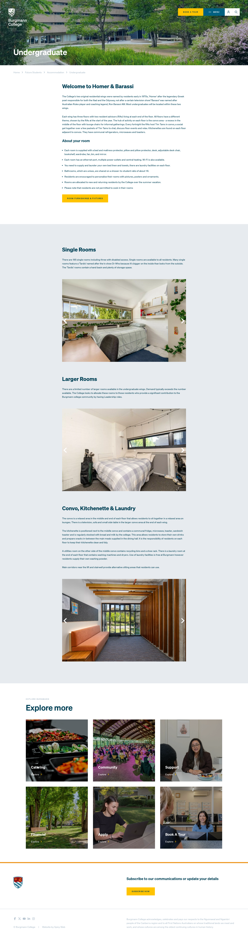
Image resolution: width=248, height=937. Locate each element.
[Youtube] (24, 918)
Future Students (33, 72)
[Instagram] (33, 918)
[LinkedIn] (28, 918)
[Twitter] (19, 918)
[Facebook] (14, 918)
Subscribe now (141, 891)
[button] (228, 12)
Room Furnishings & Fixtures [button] (85, 198)
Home (16, 72)
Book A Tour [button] (190, 12)
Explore (35, 774)
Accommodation (55, 72)
